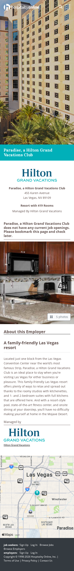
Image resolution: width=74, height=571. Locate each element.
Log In (34, 545)
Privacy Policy (29, 560)
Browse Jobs (47, 545)
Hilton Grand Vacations (46, 211)
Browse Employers (14, 549)
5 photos (61, 317)
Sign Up (24, 545)
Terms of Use (11, 560)
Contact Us (46, 560)
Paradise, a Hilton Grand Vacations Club (37, 188)
